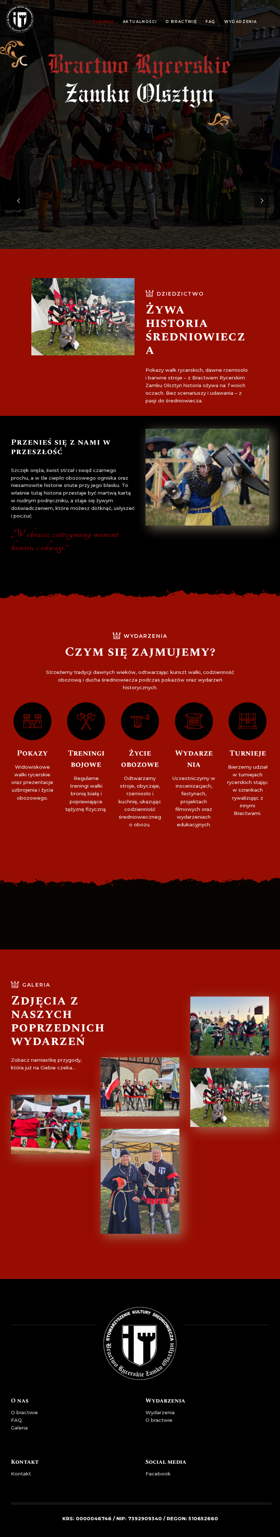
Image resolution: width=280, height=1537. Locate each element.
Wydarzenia (160, 1412)
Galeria (19, 1428)
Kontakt (21, 1473)
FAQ (16, 1420)
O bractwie (24, 1412)
